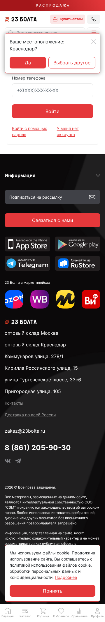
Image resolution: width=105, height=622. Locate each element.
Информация (20, 175)
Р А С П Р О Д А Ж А (52, 5)
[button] (93, 32)
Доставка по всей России (30, 414)
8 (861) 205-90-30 (38, 447)
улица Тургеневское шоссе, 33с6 (43, 380)
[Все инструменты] (91, 299)
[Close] (93, 41)
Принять (52, 591)
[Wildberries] (39, 299)
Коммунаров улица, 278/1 (34, 356)
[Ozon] (14, 299)
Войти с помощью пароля (29, 131)
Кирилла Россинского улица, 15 (41, 368)
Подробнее (66, 577)
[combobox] (45, 32)
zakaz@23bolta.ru (25, 431)
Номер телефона (29, 77)
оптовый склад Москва (31, 333)
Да (28, 63)
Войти (53, 111)
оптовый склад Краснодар (35, 345)
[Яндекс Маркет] (65, 299)
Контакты (14, 403)
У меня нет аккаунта (68, 131)
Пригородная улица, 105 (33, 391)
